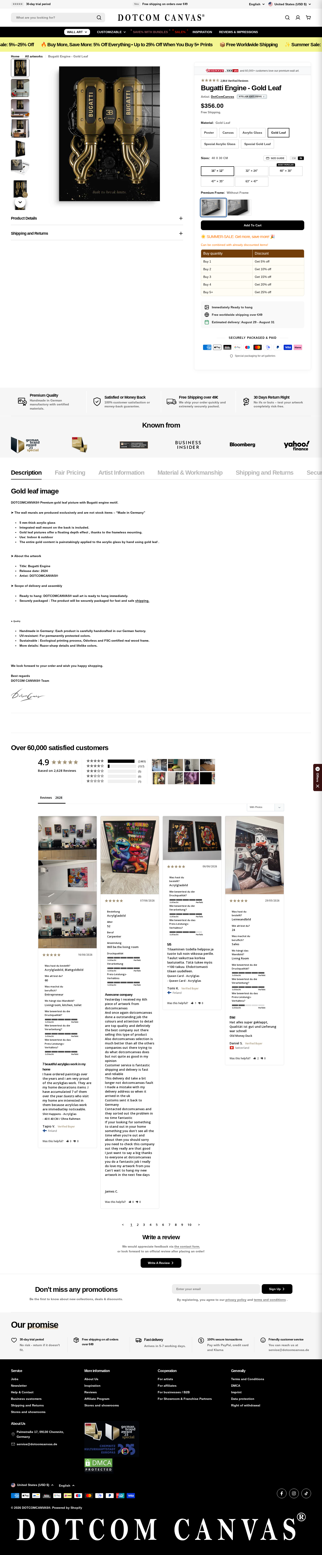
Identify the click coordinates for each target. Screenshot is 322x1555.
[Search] (99, 17)
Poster (209, 132)
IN (301, 158)
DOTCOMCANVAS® (36, 1507)
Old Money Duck (241, 1036)
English (254, 4)
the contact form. (187, 1246)
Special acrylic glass (219, 144)
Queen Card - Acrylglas (183, 976)
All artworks (34, 56)
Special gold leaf (257, 144)
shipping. (142, 600)
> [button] (199, 1224)
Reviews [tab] (46, 797)
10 (189, 1224)
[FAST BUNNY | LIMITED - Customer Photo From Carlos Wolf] (175, 778)
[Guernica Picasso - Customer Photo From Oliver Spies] (175, 765)
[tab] (26, 474)
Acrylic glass (252, 132)
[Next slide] (20, 202)
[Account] (298, 17)
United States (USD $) (290, 4)
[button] (68, 1141)
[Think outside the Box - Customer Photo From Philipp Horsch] (159, 765)
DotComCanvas (222, 96)
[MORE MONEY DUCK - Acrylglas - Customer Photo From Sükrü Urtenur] (159, 778)
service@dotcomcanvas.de (37, 1444)
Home (15, 56)
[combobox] (58, 17)
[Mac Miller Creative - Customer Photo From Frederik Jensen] (207, 778)
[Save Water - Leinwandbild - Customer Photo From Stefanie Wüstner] (191, 765)
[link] (79, 445)
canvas (228, 132)
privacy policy (235, 1299)
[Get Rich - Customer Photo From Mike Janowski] (191, 778)
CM (294, 158)
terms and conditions (270, 1299)
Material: (215, 122)
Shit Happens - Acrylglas (59, 1114)
